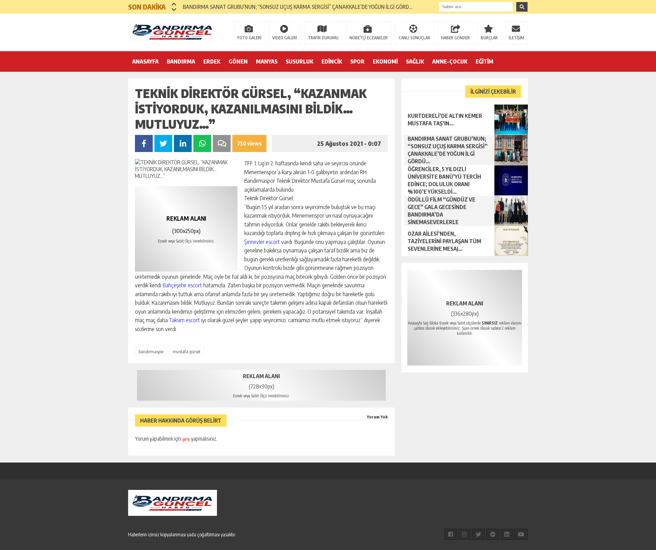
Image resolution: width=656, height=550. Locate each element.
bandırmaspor (151, 351)
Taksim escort (184, 320)
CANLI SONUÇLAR (414, 37)
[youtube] (521, 534)
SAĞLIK (415, 61)
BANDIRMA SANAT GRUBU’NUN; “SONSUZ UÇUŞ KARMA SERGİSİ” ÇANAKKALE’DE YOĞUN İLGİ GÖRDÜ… (299, 6)
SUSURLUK (299, 61)
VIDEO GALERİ (284, 37)
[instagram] (464, 534)
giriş (186, 439)
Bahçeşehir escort (182, 285)
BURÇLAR (489, 37)
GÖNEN (238, 61)
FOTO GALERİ (249, 37)
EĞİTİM (484, 61)
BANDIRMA (181, 61)
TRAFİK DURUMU (323, 37)
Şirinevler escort (262, 241)
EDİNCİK (332, 61)
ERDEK (211, 61)
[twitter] (478, 534)
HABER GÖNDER (455, 37)
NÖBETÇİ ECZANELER (369, 37)
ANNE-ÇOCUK (449, 61)
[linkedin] (507, 534)
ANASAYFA (145, 61)
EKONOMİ (385, 61)
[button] (174, 4)
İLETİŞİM (516, 37)
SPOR (357, 61)
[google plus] (492, 534)
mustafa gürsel (186, 351)
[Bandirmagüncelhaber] (172, 32)
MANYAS (266, 61)
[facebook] (451, 534)
